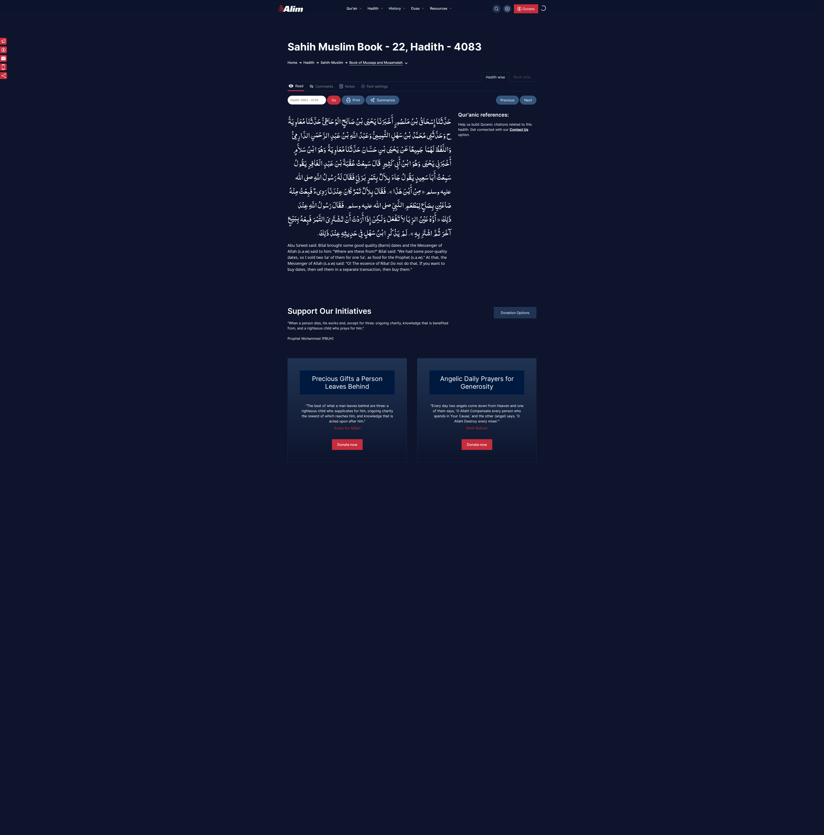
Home (292, 62)
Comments (324, 86)
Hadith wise (495, 77)
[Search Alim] (496, 9)
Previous (507, 100)
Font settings (377, 86)
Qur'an (352, 8)
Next (528, 100)
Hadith (373, 8)
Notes (350, 86)
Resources (438, 8)
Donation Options (515, 313)
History (395, 8)
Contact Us (519, 129)
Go (334, 100)
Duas (415, 8)
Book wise (522, 77)
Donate (529, 9)
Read (299, 86)
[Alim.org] (292, 8)
